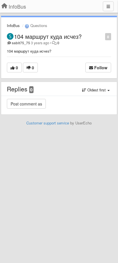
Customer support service (47, 123)
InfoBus (13, 25)
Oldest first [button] (96, 90)
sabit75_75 (21, 42)
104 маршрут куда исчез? (48, 36)
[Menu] (108, 6)
